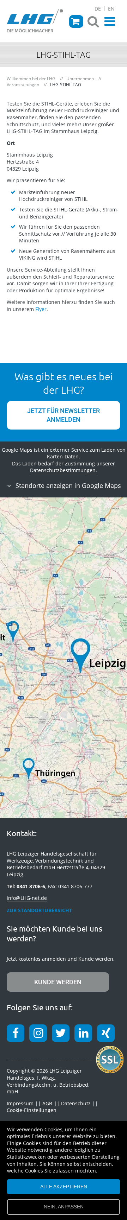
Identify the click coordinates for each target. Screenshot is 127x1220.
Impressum (20, 1103)
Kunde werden (57, 982)
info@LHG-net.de (27, 898)
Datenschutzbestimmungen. (63, 470)
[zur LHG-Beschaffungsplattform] (76, 21)
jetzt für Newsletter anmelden (63, 415)
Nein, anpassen (64, 1206)
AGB (47, 1103)
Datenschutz (76, 1103)
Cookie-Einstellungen (31, 1110)
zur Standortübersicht (39, 910)
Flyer (41, 309)
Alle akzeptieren (63, 1186)
